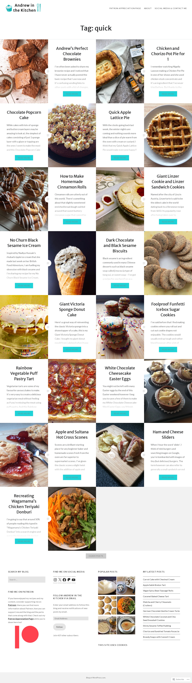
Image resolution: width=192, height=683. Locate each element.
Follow (59, 627)
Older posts (96, 556)
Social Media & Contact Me (171, 8)
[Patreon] (69, 580)
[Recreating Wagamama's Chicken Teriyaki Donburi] (126, 605)
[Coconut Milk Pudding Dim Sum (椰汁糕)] (126, 586)
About (148, 8)
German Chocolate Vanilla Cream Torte (161, 611)
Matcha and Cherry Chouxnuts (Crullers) (157, 604)
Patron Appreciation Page (125, 8)
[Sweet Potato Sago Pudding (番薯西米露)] (126, 625)
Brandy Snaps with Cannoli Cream (159, 637)
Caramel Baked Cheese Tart (156, 596)
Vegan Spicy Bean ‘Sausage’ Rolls (158, 590)
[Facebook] (64, 580)
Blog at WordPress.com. (96, 677)
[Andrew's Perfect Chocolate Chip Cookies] (107, 605)
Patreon (12, 605)
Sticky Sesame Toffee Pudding (157, 625)
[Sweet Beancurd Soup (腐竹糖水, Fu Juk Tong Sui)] (107, 625)
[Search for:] (26, 579)
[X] (60, 580)
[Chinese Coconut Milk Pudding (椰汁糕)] (107, 586)
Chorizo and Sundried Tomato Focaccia (161, 631)
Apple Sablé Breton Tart (154, 585)
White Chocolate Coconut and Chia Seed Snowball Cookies (159, 618)
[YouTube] (73, 580)
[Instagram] (55, 580)
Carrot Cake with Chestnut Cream (158, 579)
